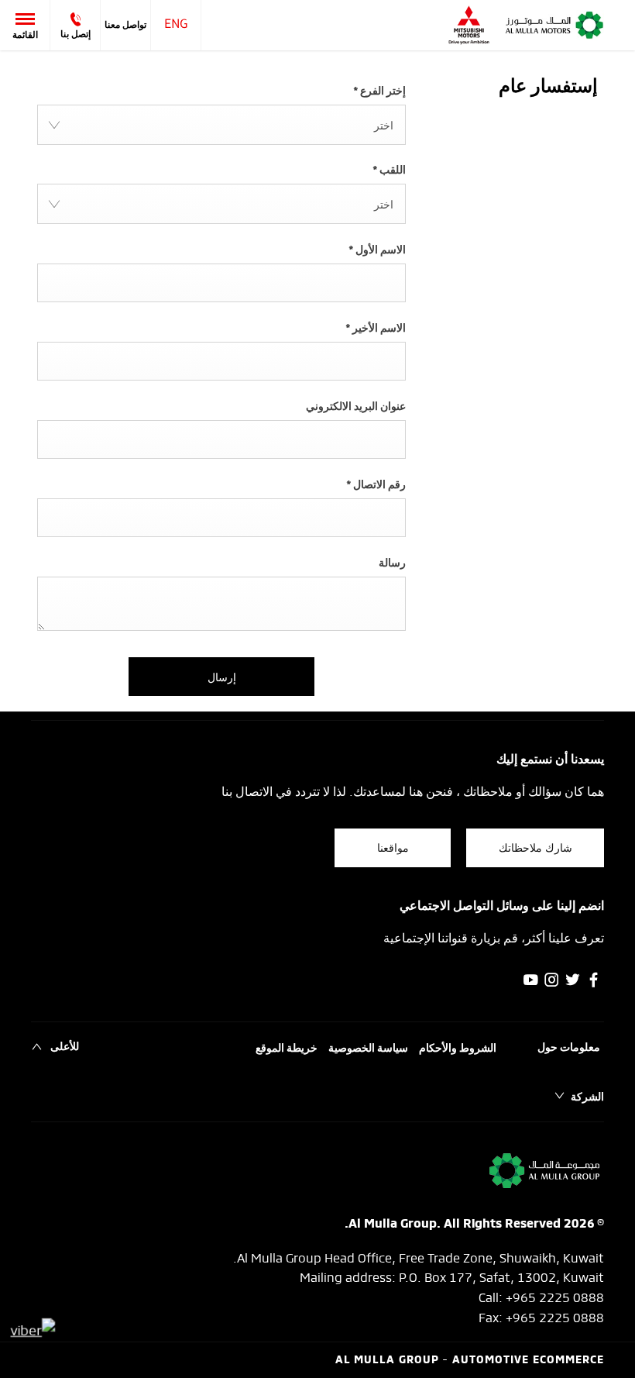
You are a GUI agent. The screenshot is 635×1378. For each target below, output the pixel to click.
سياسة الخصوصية (368, 1049)
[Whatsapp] (33, 1329)
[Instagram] (551, 980)
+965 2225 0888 (555, 1296)
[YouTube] (530, 980)
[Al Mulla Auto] (554, 25)
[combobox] (221, 125)
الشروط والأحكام (457, 1049)
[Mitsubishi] (468, 25)
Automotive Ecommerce (528, 1360)
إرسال (222, 676)
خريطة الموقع (287, 1049)
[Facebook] (593, 980)
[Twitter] (572, 980)
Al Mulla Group (388, 1360)
